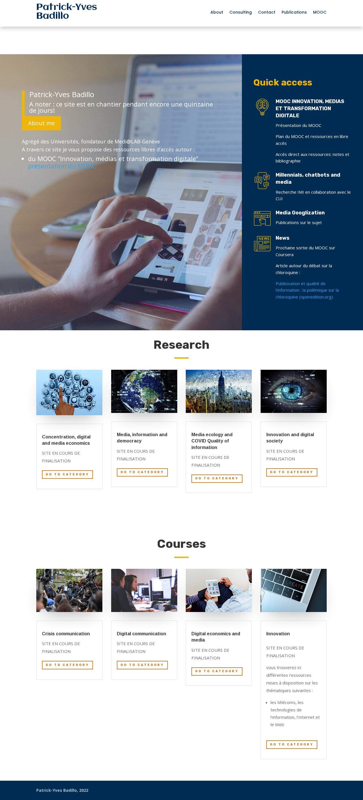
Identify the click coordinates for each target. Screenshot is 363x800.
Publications (294, 12)
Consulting (240, 12)
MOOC (319, 12)
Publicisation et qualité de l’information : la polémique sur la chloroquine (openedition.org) (307, 290)
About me (41, 123)
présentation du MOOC (62, 166)
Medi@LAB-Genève (137, 141)
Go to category (67, 474)
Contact (266, 12)
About (216, 12)
